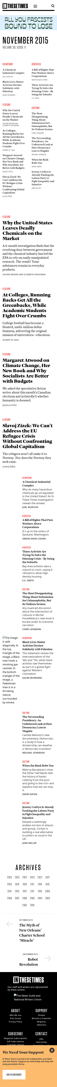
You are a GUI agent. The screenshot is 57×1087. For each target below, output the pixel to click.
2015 (47, 884)
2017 (32, 884)
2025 (17, 877)
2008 (9, 898)
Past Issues (15, 1018)
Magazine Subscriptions (15, 1038)
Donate (41, 1015)
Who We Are (16, 1015)
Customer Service (15, 1044)
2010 (40, 891)
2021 (47, 877)
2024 (24, 877)
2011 (32, 891)
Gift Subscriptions (15, 1041)
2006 (24, 898)
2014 (9, 891)
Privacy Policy (15, 1021)
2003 (47, 898)
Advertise (41, 1025)
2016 (40, 884)
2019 (17, 884)
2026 (9, 877)
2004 (40, 898)
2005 (32, 898)
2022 (40, 877)
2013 (17, 891)
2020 (9, 884)
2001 (32, 905)
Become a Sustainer (41, 1018)
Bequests (41, 1021)
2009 (47, 891)
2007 (17, 898)
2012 (25, 891)
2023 (32, 877)
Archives (28, 867)
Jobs (41, 1039)
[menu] (35, 6)
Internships (41, 1042)
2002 (24, 905)
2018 (25, 884)
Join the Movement (14, 1074)
